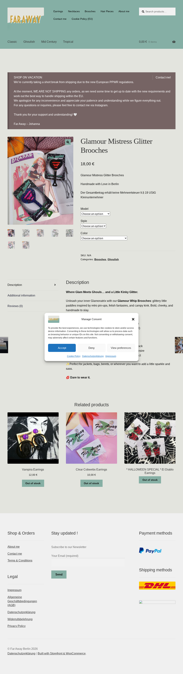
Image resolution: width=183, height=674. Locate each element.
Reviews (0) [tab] (15, 306)
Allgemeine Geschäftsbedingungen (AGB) (22, 601)
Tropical (68, 41)
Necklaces (74, 11)
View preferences (121, 347)
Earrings (58, 11)
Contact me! (163, 77)
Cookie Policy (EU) (82, 18)
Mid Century (49, 41)
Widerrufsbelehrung (20, 619)
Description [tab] (15, 284)
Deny (91, 347)
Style (84, 221)
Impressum (110, 356)
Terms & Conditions (20, 560)
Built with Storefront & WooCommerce (62, 653)
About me (123, 11)
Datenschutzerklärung (93, 356)
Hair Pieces (107, 11)
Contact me (59, 18)
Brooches (90, 11)
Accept (62, 347)
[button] (133, 319)
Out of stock (33, 483)
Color (84, 233)
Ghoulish (29, 41)
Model (84, 208)
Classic (12, 41)
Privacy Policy (17, 626)
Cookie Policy (73, 356)
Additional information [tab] (21, 295)
